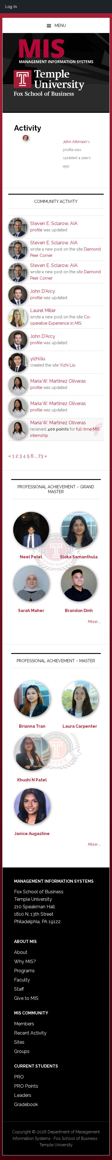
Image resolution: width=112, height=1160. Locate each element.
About (20, 952)
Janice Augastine (32, 833)
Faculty (22, 980)
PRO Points (26, 1086)
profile (36, 230)
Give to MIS (26, 998)
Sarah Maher (31, 610)
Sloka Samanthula (79, 557)
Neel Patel (31, 557)
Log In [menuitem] (11, 6)
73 (40, 456)
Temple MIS (56, 52)
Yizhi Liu (67, 365)
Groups (22, 1051)
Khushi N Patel (32, 780)
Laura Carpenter (80, 726)
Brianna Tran (32, 726)
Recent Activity (30, 1033)
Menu (60, 25)
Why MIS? (25, 961)
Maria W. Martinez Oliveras (58, 381)
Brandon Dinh (79, 610)
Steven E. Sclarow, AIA (54, 223)
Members (24, 1024)
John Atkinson (75, 142)
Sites (19, 1042)
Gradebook (26, 1104)
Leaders (22, 1095)
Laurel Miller (43, 310)
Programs (24, 970)
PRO (19, 1077)
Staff (19, 989)
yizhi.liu (37, 358)
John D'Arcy (42, 291)
